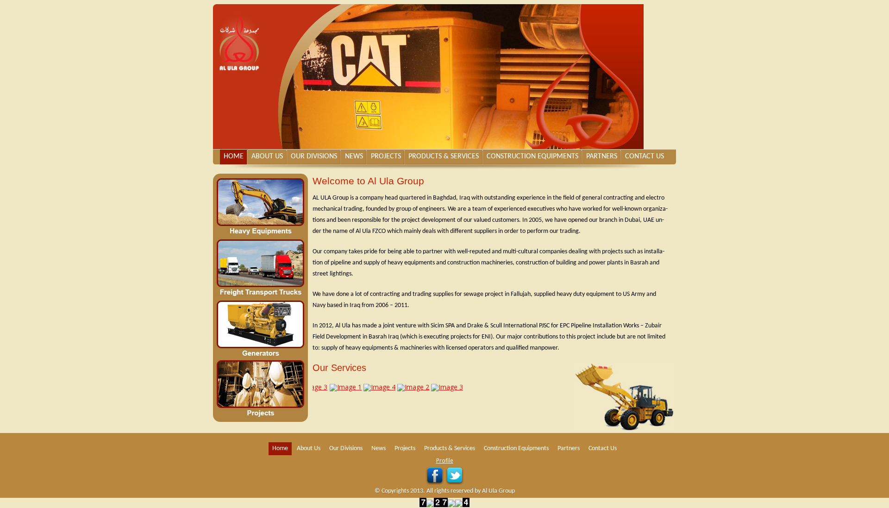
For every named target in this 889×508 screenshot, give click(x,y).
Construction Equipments (532, 156)
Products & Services (443, 156)
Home (234, 156)
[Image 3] (439, 387)
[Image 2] (405, 387)
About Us (267, 156)
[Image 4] (372, 387)
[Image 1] (338, 387)
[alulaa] (245, 37)
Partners (601, 156)
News (354, 156)
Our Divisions (314, 156)
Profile (444, 460)
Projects (386, 156)
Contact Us (644, 156)
